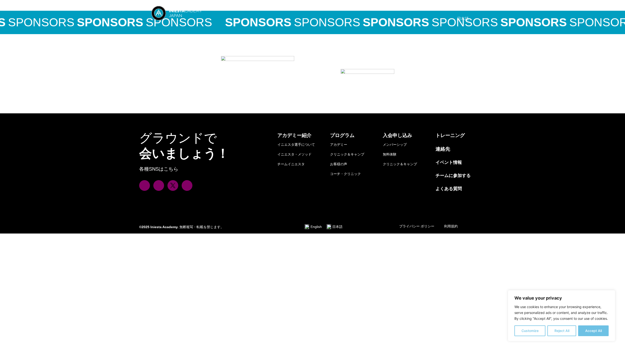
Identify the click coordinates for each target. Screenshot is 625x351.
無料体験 (389, 154)
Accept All (593, 331)
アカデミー (338, 144)
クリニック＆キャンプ (347, 154)
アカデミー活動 (326, 7)
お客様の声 (338, 164)
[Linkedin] (187, 185)
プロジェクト (291, 7)
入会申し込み (390, 7)
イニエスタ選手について (296, 144)
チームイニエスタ (291, 164)
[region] (561, 315)
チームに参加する (453, 175)
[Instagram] (144, 185)
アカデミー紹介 (294, 135)
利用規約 (451, 226)
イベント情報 (424, 7)
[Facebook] (158, 185)
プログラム (342, 135)
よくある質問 (449, 188)
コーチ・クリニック (345, 174)
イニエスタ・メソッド (294, 154)
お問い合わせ (457, 7)
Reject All (561, 331)
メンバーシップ (395, 144)
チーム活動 (359, 7)
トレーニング (450, 135)
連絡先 (443, 149)
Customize (530, 331)
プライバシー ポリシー (416, 226)
